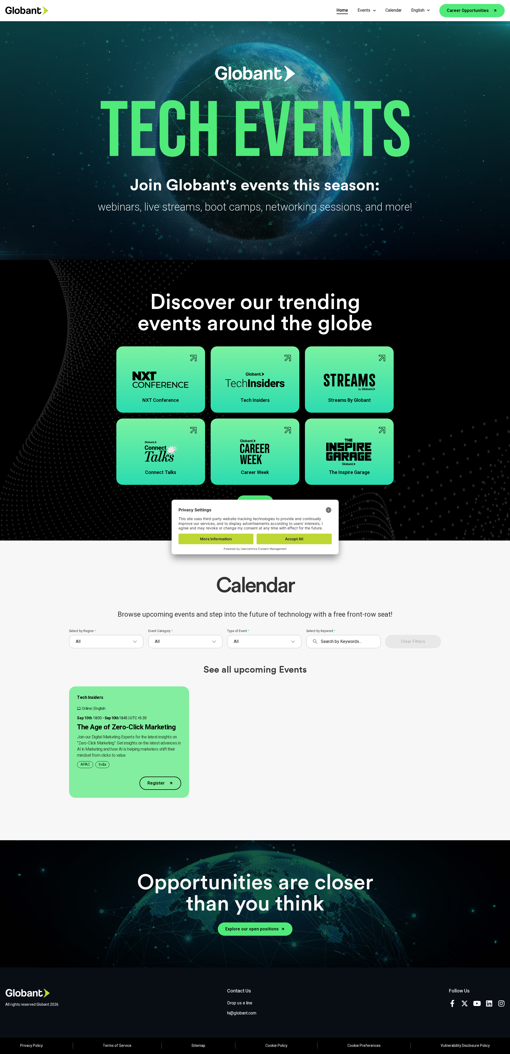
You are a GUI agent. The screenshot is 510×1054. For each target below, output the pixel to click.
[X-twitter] (464, 1003)
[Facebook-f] (452, 1003)
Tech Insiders (90, 697)
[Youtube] (476, 1003)
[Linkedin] (489, 1003)
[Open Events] (374, 10)
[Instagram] (501, 1003)
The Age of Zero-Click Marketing (126, 727)
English (417, 10)
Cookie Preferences (364, 1045)
